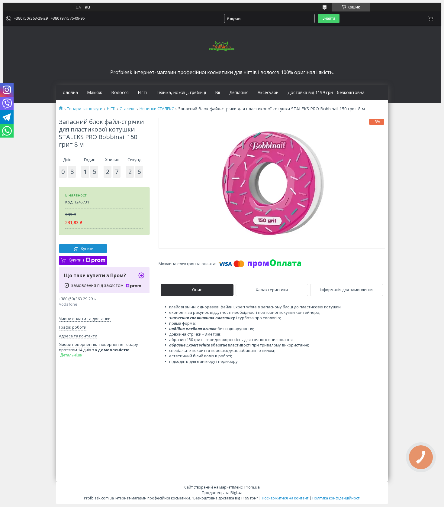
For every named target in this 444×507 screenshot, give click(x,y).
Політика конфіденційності (336, 498)
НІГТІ (111, 108)
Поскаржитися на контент (285, 498)
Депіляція (239, 92)
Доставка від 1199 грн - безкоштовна (326, 92)
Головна (69, 92)
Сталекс (127, 108)
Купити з (76, 260)
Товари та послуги (84, 108)
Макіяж (94, 92)
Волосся (120, 92)
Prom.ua (252, 487)
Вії (217, 92)
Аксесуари (268, 92)
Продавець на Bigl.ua (222, 492)
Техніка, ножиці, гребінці (181, 92)
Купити (87, 248)
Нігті (142, 92)
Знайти (328, 18)
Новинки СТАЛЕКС (157, 108)
